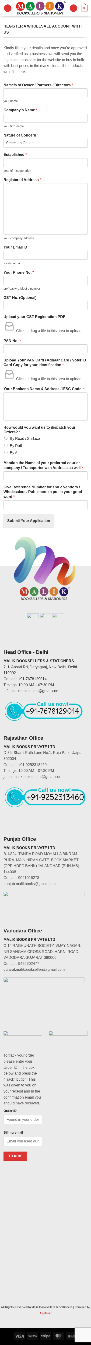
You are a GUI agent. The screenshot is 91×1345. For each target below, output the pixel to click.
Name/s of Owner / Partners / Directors (38, 85)
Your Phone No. (19, 272)
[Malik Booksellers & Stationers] (40, 8)
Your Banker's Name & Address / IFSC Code (44, 389)
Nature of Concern (21, 135)
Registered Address (22, 180)
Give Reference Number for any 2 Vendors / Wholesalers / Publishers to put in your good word (43, 492)
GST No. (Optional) (20, 298)
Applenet (46, 1313)
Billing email (13, 1132)
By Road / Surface (25, 439)
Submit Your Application (28, 521)
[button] (7, 8)
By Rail (16, 446)
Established (15, 155)
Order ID (10, 1111)
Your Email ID (17, 247)
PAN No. (12, 341)
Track (15, 1156)
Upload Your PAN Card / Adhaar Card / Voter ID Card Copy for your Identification (45, 362)
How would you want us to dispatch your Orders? (39, 429)
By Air (15, 453)
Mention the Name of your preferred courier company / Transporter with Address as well (43, 465)
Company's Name (20, 110)
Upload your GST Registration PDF (34, 317)
